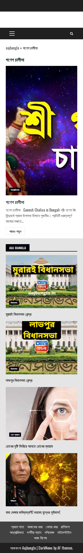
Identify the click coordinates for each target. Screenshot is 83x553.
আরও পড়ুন (15, 231)
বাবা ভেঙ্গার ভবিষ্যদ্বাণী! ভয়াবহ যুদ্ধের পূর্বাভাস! (41, 479)
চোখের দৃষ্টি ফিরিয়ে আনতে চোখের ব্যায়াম (41, 413)
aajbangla (12, 48)
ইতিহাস (13, 500)
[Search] (71, 33)
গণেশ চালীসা (41, 130)
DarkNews (46, 548)
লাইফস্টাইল (64, 532)
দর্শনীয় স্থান (34, 532)
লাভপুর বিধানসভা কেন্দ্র (41, 347)
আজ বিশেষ (40, 538)
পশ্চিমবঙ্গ (49, 532)
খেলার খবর (52, 526)
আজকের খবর (34, 526)
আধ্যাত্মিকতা (15, 189)
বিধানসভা (14, 302)
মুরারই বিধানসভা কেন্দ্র (41, 281)
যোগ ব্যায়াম (15, 434)
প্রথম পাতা (17, 526)
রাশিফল (65, 526)
